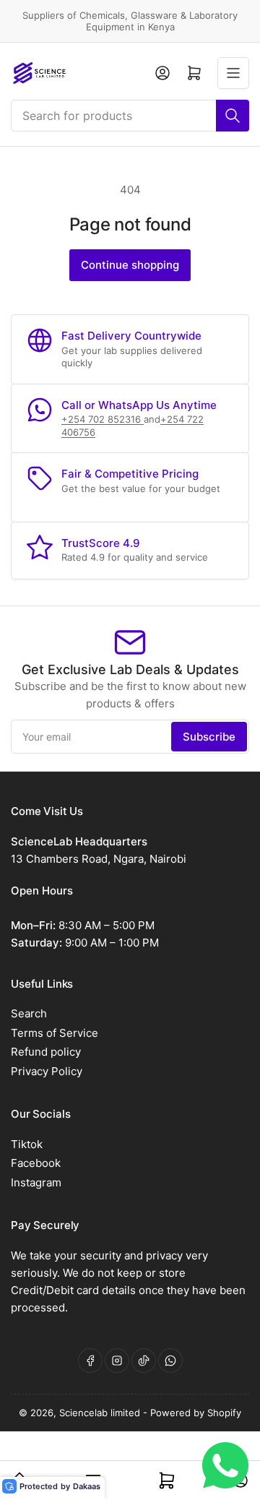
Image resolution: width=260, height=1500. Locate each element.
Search (29, 1013)
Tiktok (27, 1144)
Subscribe (209, 736)
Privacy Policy (46, 1071)
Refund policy (46, 1052)
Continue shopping (130, 265)
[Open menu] (233, 73)
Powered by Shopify (195, 1412)
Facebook (36, 1163)
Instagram (36, 1182)
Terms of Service (54, 1033)
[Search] (232, 115)
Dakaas (86, 1486)
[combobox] (130, 116)
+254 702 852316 (102, 419)
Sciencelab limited (101, 1412)
